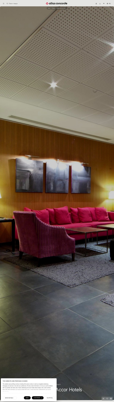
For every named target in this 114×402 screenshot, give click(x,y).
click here (40, 393)
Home (49, 8)
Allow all (50, 397)
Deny (27, 397)
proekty (53, 8)
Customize (37, 397)
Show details (9, 398)
